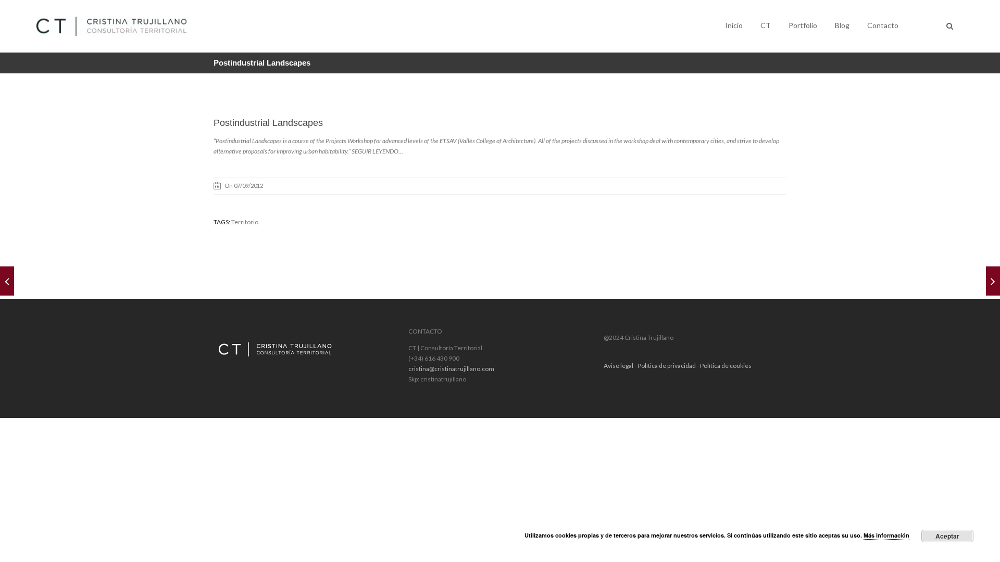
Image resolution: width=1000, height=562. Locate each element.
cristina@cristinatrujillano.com (451, 369)
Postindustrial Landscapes (268, 123)
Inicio (734, 25)
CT (765, 25)
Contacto (882, 25)
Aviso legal (618, 365)
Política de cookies (726, 365)
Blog (842, 25)
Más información (886, 535)
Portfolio (803, 25)
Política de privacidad (667, 365)
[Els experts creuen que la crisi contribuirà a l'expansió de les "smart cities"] (993, 281)
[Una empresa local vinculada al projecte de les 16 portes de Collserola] (7, 281)
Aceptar (947, 536)
